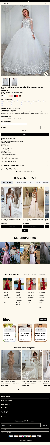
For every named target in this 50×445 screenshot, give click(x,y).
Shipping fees (4, 92)
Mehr (25, 230)
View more (43, 319)
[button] (2, 4)
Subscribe (44, 425)
